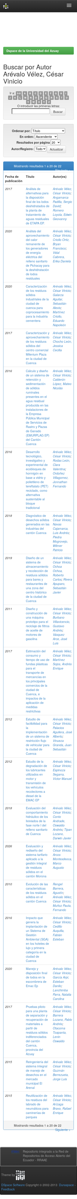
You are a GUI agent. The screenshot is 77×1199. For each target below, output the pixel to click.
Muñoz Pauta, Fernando (62, 907)
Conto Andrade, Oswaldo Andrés (59, 823)
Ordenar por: (21, 131)
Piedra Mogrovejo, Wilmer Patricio (60, 543)
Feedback (8, 1189)
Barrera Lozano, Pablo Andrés (62, 1019)
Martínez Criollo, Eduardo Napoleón (59, 318)
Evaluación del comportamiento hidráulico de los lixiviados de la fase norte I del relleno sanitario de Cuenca (37, 821)
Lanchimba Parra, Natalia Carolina (62, 994)
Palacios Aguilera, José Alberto (62, 732)
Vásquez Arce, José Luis (60, 638)
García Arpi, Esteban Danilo (61, 981)
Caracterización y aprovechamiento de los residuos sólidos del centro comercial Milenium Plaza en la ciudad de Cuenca (37, 348)
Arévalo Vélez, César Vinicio (62, 191)
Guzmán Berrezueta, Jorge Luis (61, 1074)
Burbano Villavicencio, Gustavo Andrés (61, 623)
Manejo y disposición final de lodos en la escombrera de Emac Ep (36, 977)
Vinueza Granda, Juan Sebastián (62, 744)
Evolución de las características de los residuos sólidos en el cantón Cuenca (37, 892)
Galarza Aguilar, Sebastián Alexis (59, 301)
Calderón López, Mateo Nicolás (62, 383)
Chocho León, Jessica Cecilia (62, 345)
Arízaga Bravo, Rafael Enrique (62, 1108)
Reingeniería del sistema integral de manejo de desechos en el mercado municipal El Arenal (37, 1075)
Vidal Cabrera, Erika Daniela (62, 256)
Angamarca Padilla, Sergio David (62, 201)
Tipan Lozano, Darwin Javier (62, 833)
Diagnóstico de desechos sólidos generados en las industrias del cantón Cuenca (37, 524)
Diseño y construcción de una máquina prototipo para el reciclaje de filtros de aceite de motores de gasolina (37, 624)
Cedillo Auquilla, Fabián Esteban (58, 932)
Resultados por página (33, 142)
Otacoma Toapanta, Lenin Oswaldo (60, 1034)
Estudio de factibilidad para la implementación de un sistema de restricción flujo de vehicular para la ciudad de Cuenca (37, 736)
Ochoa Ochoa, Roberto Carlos (58, 572)
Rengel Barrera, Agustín (58, 888)
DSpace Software (13, 1185)
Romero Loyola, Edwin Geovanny (62, 214)
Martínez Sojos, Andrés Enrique (62, 663)
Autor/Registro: (22, 149)
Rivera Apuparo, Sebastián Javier (62, 585)
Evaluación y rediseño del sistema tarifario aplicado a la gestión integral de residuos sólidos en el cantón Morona (36, 861)
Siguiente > (62, 170)
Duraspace (66, 1185)
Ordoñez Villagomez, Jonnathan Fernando (60, 479)
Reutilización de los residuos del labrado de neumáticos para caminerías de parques (37, 1106)
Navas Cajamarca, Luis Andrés (61, 528)
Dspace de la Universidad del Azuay (32, 51)
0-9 (19, 93)
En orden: (27, 136)
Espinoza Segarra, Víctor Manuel (62, 774)
